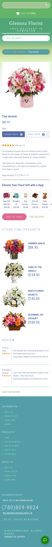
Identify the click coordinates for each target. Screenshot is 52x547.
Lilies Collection (19, 52)
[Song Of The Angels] (14, 272)
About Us (8, 412)
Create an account (26, 519)
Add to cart (14, 217)
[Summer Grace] (14, 249)
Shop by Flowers (11, 446)
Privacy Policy (10, 416)
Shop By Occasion (12, 442)
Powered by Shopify (14, 537)
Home (6, 52)
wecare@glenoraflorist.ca (17, 513)
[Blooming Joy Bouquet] (14, 320)
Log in (7, 519)
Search (7, 424)
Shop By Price (10, 450)
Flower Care (9, 420)
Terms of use (10, 476)
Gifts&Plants (10, 454)
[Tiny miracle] (26, 63)
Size (4, 128)
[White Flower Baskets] (14, 296)
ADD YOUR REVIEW (11, 392)
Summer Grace (36, 243)
